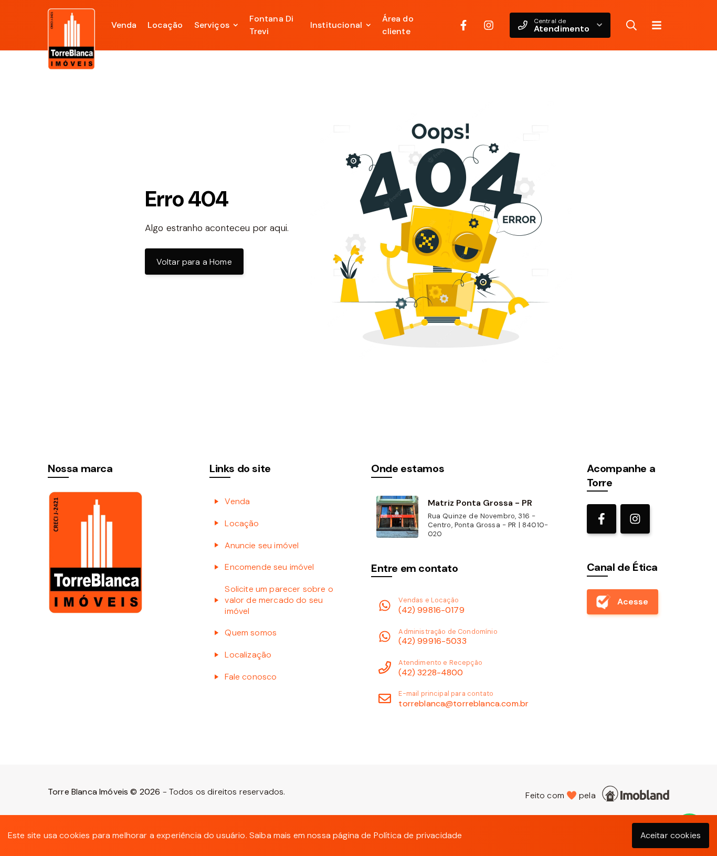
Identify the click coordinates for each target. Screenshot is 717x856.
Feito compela (562, 795)
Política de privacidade (418, 835)
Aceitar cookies (670, 835)
